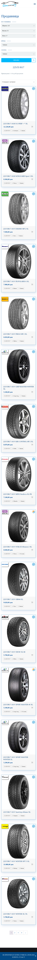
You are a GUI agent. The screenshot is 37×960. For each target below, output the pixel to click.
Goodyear (15, 130)
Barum (15, 288)
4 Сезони (22, 553)
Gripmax (15, 815)
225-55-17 (7, 130)
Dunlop (15, 868)
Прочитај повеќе (35, 815)
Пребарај (16, 60)
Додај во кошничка (35, 126)
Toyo (14, 606)
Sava (14, 235)
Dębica (15, 341)
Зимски (23, 130)
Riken (14, 659)
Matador (15, 501)
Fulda (14, 448)
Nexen (15, 183)
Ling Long (16, 396)
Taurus (15, 921)
